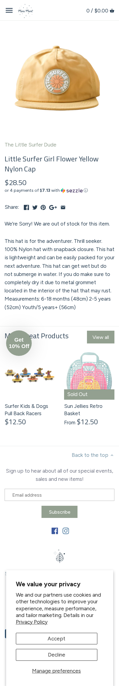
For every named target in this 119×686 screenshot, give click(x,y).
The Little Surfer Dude (30, 145)
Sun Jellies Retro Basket (83, 409)
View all (100, 337)
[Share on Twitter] (35, 206)
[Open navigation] (9, 10)
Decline (56, 655)
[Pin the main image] (43, 206)
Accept (56, 639)
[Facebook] (55, 530)
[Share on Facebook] (26, 206)
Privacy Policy (32, 622)
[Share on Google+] (53, 206)
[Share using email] (63, 206)
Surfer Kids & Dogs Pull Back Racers (26, 409)
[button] (59, 190)
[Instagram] (66, 530)
